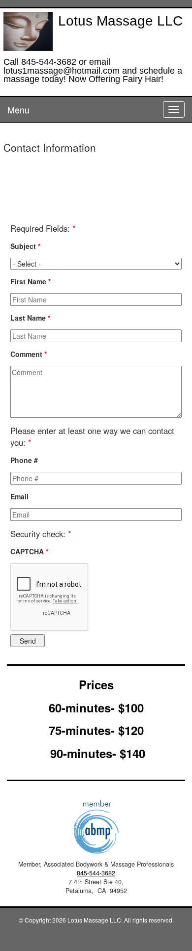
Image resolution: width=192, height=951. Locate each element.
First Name (30, 281)
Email (19, 496)
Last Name (30, 318)
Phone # (24, 460)
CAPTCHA (29, 551)
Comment (28, 354)
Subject (25, 246)
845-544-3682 (96, 873)
